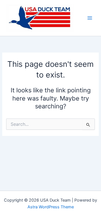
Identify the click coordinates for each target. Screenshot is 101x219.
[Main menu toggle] (89, 18)
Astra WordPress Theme (50, 206)
